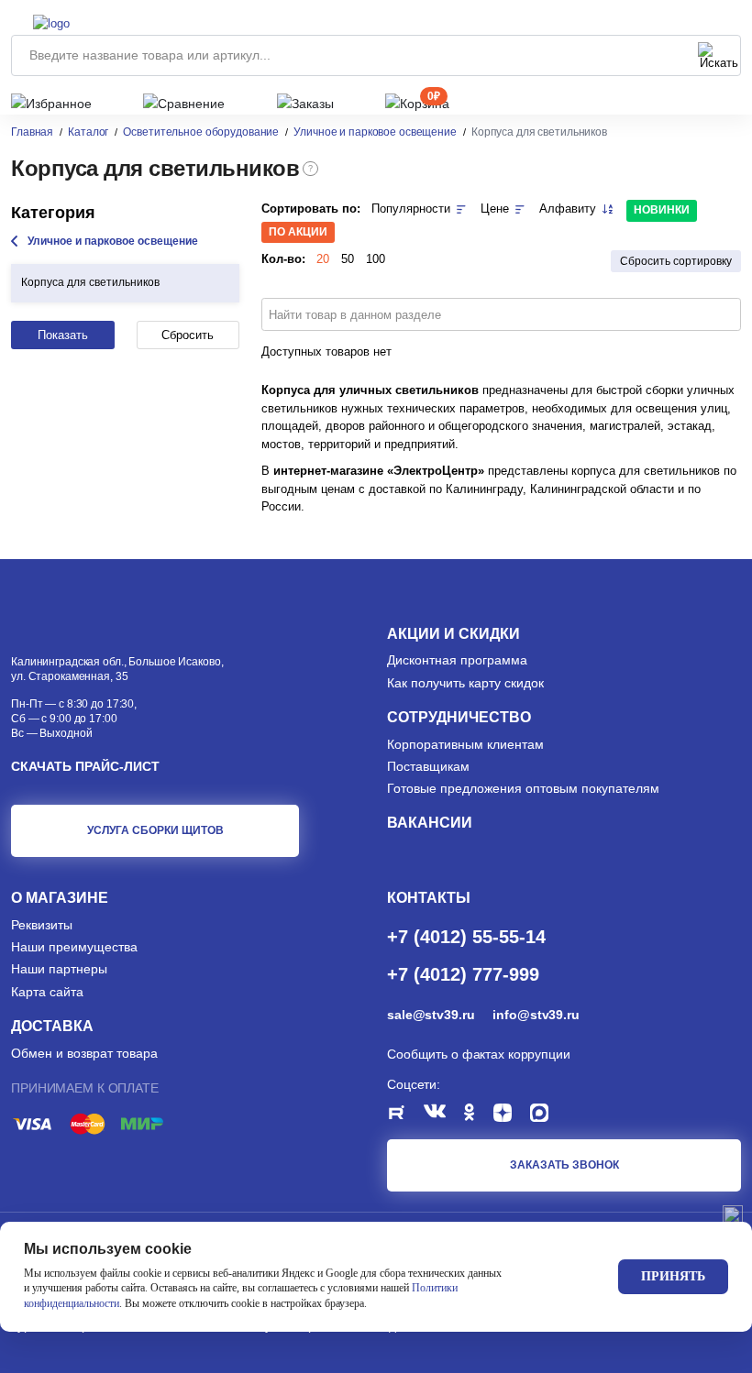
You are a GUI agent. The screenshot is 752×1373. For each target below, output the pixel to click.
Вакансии (429, 822)
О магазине (59, 898)
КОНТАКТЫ (428, 898)
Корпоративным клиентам (465, 744)
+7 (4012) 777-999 (463, 973)
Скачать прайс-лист (85, 766)
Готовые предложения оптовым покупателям (523, 788)
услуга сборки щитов (155, 830)
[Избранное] (51, 104)
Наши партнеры (59, 968)
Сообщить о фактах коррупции (478, 1054)
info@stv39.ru (535, 1014)
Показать (63, 335)
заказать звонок (564, 1165)
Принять (673, 1276)
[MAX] (548, 1115)
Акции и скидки (453, 634)
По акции (298, 231)
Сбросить (187, 335)
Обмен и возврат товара (84, 1053)
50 (347, 259)
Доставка (52, 1026)
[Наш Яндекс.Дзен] (511, 1115)
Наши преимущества (74, 946)
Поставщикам (428, 766)
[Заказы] (305, 104)
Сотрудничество (459, 717)
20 (322, 259)
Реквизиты (41, 924)
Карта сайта (47, 991)
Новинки (662, 209)
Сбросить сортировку (676, 261)
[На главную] (88, 21)
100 (375, 259)
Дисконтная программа (457, 660)
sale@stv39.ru (430, 1014)
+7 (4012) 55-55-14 (466, 936)
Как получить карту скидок (465, 683)
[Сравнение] (184, 104)
